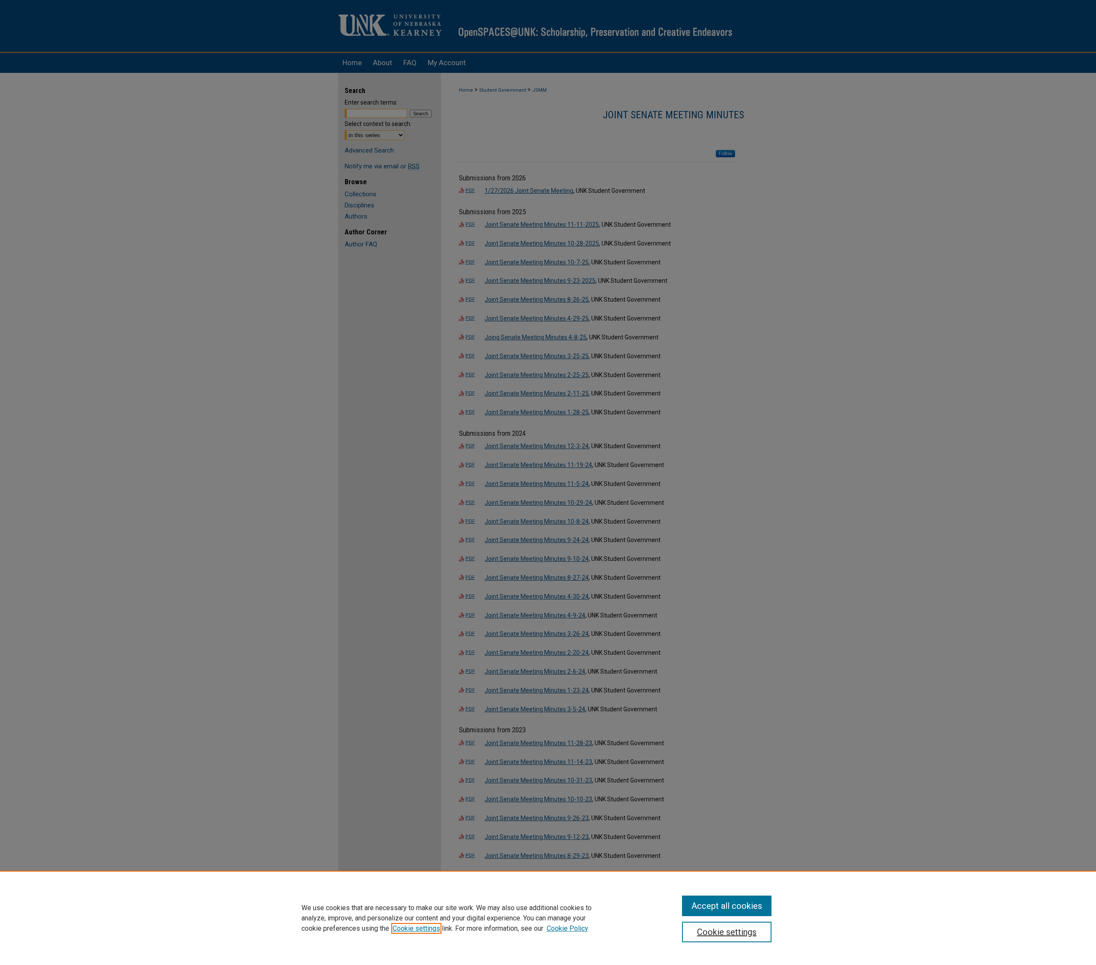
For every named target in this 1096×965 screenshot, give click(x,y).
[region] (548, 918)
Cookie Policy (567, 928)
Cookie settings (416, 928)
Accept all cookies (726, 906)
